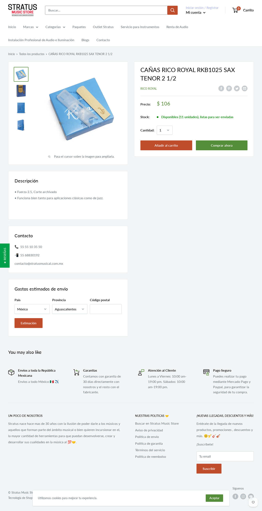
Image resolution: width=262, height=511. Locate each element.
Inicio (12, 27)
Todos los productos (31, 54)
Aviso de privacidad (149, 430)
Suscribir (209, 468)
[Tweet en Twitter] (237, 88)
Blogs (85, 40)
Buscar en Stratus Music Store (157, 423)
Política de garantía (149, 443)
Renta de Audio (177, 27)
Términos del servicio (150, 450)
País (17, 300)
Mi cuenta (194, 12)
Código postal (100, 300)
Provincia (59, 300)
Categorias (53, 27)
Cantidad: (147, 130)
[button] (5, 255)
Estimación (28, 323)
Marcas (28, 27)
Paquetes (79, 27)
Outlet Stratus (103, 27)
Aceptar (214, 498)
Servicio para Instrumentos (140, 27)
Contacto (103, 40)
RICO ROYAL (148, 88)
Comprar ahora (222, 145)
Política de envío (147, 437)
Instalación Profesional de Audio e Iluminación (41, 40)
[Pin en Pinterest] (229, 88)
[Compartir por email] (244, 88)
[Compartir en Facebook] (221, 88)
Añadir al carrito (166, 145)
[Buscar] (172, 10)
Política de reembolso (150, 456)
